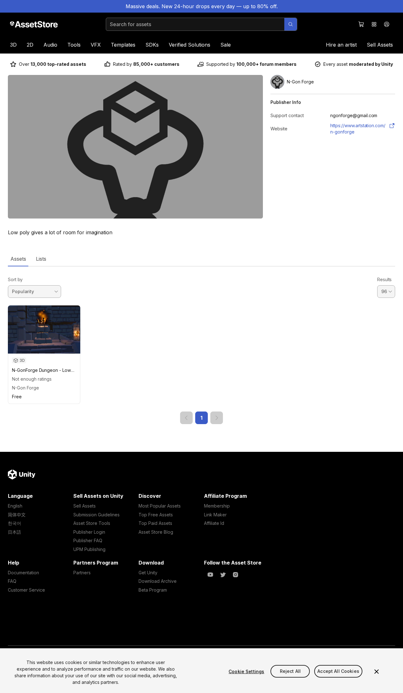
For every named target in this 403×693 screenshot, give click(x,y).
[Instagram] (235, 574)
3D (13, 45)
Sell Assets (380, 45)
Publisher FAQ (87, 540)
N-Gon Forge (25, 387)
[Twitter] (223, 574)
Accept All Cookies (338, 671)
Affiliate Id (214, 523)
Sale (225, 45)
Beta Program (153, 590)
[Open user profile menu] (386, 24)
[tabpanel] (201, 345)
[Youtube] (210, 574)
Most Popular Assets (160, 505)
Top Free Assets (156, 514)
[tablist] (201, 258)
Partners (82, 572)
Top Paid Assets (155, 523)
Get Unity (148, 572)
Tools (74, 45)
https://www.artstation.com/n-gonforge (357, 128)
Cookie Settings (246, 671)
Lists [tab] (41, 259)
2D (30, 45)
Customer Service (26, 590)
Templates (123, 45)
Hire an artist (341, 45)
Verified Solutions (189, 45)
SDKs (152, 45)
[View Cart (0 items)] (361, 24)
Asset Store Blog (156, 532)
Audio (50, 45)
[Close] (376, 672)
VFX (96, 45)
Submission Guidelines (96, 514)
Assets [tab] (18, 259)
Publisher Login (89, 532)
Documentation (23, 572)
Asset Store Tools (91, 523)
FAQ (12, 581)
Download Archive (158, 581)
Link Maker (215, 514)
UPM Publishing (89, 549)
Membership (217, 505)
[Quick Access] (374, 24)
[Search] (290, 24)
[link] (186, 418)
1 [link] (201, 418)
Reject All (290, 671)
